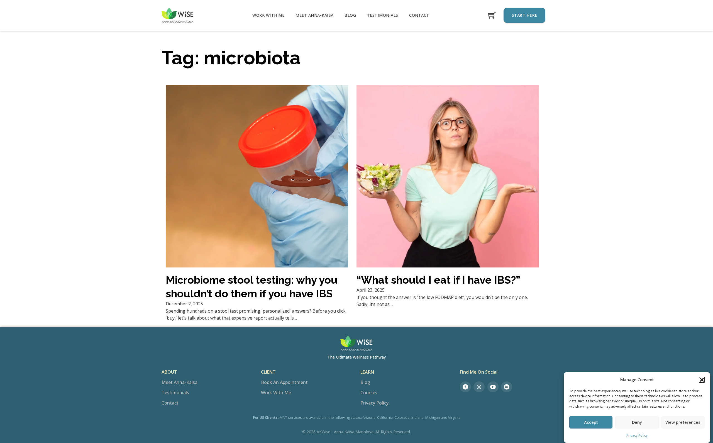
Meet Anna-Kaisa (315, 15)
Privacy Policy (637, 435)
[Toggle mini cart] (492, 15)
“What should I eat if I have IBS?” (438, 280)
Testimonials (382, 15)
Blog (350, 15)
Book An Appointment (284, 382)
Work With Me (268, 15)
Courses (368, 393)
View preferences (682, 422)
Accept (591, 422)
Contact (419, 15)
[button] (702, 380)
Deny (637, 422)
